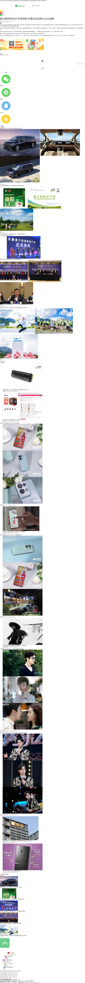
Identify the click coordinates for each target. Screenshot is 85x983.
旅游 (18, 0)
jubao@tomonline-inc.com (33, 982)
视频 (31, 0)
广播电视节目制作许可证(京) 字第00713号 (9, 973)
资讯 (3, 0)
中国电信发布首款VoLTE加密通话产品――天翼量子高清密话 (12, 234)
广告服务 (14, 979)
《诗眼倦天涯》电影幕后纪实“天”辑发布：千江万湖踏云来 (15, 645)
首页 (1, 0)
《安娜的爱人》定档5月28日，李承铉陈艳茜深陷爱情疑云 (12, 648)
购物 (43, 0)
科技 (45, 0)
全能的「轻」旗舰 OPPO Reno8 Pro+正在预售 (9, 423)
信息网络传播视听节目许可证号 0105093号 (9, 975)
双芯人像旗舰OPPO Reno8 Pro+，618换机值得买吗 (11, 534)
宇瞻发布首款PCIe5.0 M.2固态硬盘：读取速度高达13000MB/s (15, 389)
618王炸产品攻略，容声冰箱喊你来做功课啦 (12, 870)
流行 (5, 0)
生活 (20, 0)
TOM (4, 872)
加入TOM (18, 979)
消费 (39, 0)
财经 (33, 0)
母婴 (22, 0)
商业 (28, 0)
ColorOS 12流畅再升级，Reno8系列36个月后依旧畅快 (14, 531)
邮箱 (26, 0)
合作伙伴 (10, 979)
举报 (1, 53)
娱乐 (7, 0)
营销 (24, 0)
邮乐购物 (6, 979)
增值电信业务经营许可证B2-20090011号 (8, 977)
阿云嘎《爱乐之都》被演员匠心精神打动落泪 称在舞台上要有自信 (13, 732)
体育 (9, 0)
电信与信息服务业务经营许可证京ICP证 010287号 (10, 971)
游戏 (16, 0)
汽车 (41, 0)
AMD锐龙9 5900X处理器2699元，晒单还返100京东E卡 (14, 419)
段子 (37, 0)
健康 (35, 0)
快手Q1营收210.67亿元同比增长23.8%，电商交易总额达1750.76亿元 (17, 840)
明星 (11, 0)
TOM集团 (2, 979)
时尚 (14, 0)
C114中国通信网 (3, 235)
